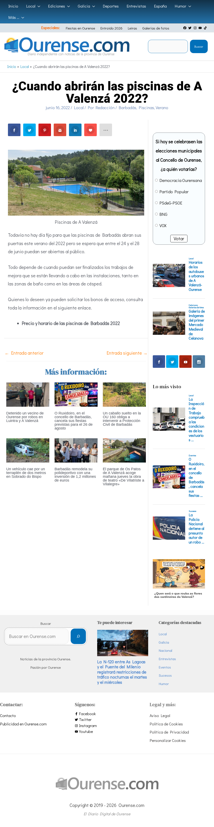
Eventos (165, 667)
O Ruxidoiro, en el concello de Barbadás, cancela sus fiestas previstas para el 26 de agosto (74, 420)
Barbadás (127, 107)
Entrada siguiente (127, 353)
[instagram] (196, 27)
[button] (37, 6)
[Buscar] (78, 636)
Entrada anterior (24, 353)
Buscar (198, 47)
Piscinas (146, 107)
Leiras (132, 28)
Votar (179, 238)
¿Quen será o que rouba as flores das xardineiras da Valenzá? (178, 595)
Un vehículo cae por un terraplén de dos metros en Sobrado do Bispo (26, 473)
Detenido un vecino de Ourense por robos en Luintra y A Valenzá (25, 417)
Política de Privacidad (169, 732)
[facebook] (185, 27)
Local (79, 107)
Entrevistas (167, 658)
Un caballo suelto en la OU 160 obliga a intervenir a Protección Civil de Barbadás (122, 419)
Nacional (165, 650)
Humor (164, 683)
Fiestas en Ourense (80, 28)
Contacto (8, 715)
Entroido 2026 (111, 28)
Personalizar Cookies (168, 740)
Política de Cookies (166, 723)
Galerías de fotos (155, 28)
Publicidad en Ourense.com (23, 723)
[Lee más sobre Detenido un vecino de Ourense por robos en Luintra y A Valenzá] (27, 394)
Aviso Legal (160, 715)
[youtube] (201, 27)
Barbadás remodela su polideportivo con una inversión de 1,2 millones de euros (75, 474)
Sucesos (165, 675)
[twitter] (190, 27)
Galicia (164, 642)
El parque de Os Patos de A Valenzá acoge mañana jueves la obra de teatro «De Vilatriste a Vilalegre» (123, 476)
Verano (162, 107)
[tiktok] (206, 27)
